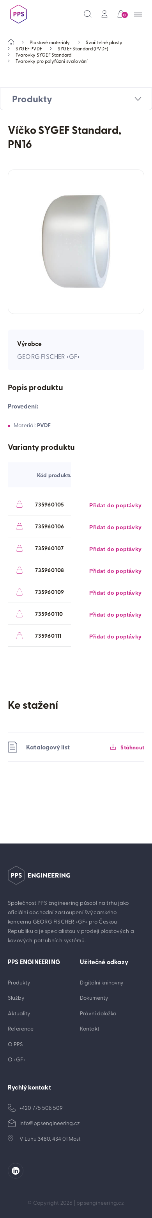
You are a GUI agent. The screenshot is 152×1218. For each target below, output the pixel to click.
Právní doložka (98, 1013)
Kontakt (89, 1028)
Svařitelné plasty (104, 42)
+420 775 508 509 (41, 1107)
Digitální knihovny (102, 982)
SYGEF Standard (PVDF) (83, 48)
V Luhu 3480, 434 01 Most (50, 1138)
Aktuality (19, 1013)
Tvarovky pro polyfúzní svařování (52, 61)
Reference (21, 1028)
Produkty (19, 982)
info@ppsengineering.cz (49, 1123)
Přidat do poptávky (115, 505)
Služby (16, 997)
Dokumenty (94, 997)
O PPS (15, 1044)
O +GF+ (16, 1059)
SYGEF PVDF (29, 48)
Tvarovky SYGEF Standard (44, 55)
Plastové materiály (50, 42)
